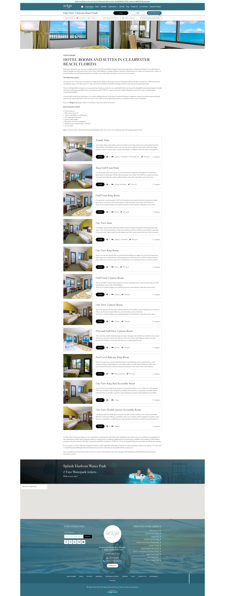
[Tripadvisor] (79, 542)
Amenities (104, 6)
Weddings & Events (112, 576)
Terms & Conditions (131, 587)
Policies (112, 580)
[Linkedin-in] (75, 542)
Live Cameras (143, 6)
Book (100, 157)
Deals (97, 6)
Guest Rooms (89, 6)
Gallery (89, 576)
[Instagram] (70, 542)
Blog (127, 6)
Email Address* (69, 532)
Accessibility (154, 576)
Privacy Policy (118, 587)
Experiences (112, 6)
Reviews (122, 6)
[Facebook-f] (66, 542)
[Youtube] (83, 542)
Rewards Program (155, 6)
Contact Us (134, 6)
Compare (157, 157)
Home (82, 6)
